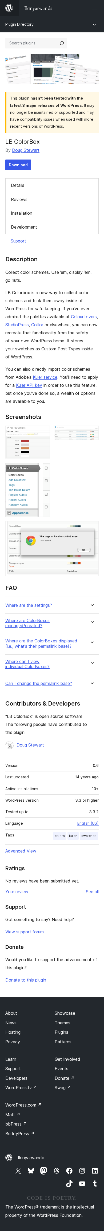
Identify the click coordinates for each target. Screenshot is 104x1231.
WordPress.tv (21, 1087)
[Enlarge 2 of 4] (91, 432)
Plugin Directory (19, 24)
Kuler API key (29, 385)
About (11, 1013)
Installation (21, 213)
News (11, 1022)
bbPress (16, 1124)
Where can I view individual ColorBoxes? (27, 664)
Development (24, 227)
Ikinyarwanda (31, 1157)
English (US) (88, 823)
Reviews (19, 199)
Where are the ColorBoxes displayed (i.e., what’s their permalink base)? (41, 643)
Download (18, 164)
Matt (12, 1114)
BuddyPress (19, 1133)
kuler (73, 836)
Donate (65, 1078)
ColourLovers (84, 316)
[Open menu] (95, 8)
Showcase (65, 1013)
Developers (16, 1078)
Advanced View (20, 851)
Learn (10, 1059)
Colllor (37, 324)
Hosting (13, 1032)
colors (60, 836)
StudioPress (17, 324)
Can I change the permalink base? (38, 683)
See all (92, 891)
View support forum (24, 931)
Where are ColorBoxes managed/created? (27, 623)
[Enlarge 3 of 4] (42, 470)
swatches (89, 836)
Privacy (12, 1041)
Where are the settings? (28, 605)
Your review (16, 891)
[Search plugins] (62, 43)
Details (17, 185)
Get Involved (67, 1059)
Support (18, 241)
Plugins (61, 1032)
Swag (63, 1087)
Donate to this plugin (25, 980)
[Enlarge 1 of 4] (42, 432)
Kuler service (45, 377)
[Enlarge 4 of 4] (91, 528)
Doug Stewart (25, 150)
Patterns (63, 1041)
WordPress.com (23, 1105)
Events (61, 1068)
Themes (62, 1022)
